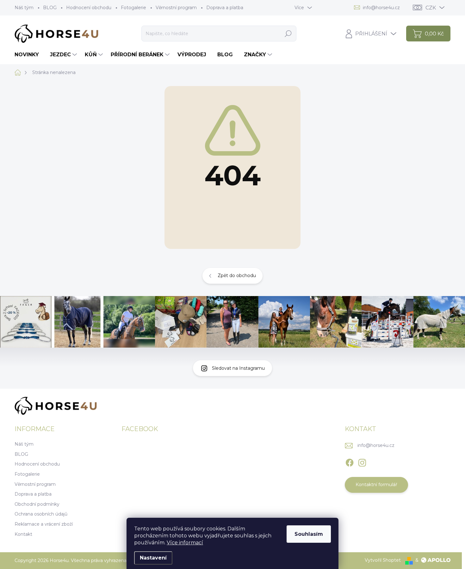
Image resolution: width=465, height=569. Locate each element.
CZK (430, 8)
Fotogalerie (133, 7)
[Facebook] (349, 461)
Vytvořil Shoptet (383, 560)
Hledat (288, 33)
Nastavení (153, 558)
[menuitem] (29, 54)
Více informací (185, 543)
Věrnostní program (176, 7)
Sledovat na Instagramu (238, 368)
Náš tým (24, 7)
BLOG (50, 7)
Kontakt (23, 534)
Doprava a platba (224, 7)
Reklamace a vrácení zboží (44, 524)
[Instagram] (362, 461)
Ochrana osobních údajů (41, 514)
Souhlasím (308, 534)
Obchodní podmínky (37, 504)
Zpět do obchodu (237, 275)
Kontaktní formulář (376, 484)
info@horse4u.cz (375, 445)
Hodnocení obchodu (88, 7)
